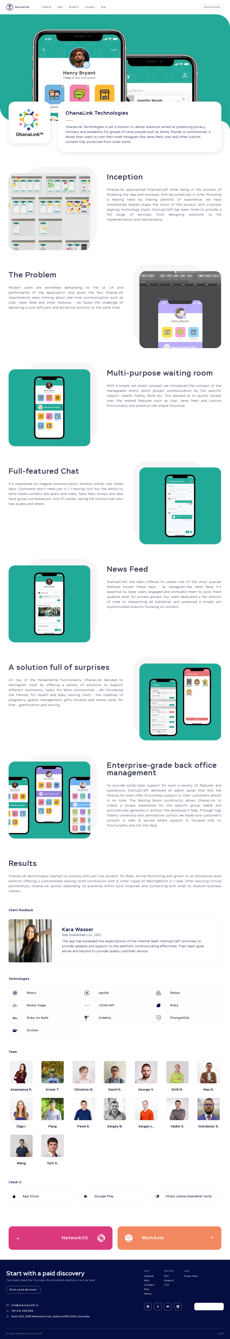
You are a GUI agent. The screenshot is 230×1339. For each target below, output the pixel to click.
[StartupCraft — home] (17, 7)
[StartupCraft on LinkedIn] (178, 1306)
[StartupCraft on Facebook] (148, 1306)
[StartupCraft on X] (158, 1306)
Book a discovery (212, 7)
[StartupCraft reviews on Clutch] (209, 1306)
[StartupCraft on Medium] (168, 1306)
